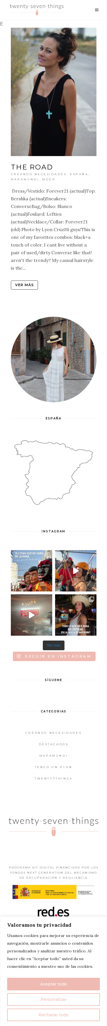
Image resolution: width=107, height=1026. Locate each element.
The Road (32, 167)
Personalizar (53, 999)
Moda (48, 179)
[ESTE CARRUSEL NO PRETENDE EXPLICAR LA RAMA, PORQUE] (31, 570)
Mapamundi (25, 179)
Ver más (24, 285)
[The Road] (53, 92)
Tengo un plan (53, 767)
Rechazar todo (53, 1014)
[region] (53, 971)
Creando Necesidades (39, 174)
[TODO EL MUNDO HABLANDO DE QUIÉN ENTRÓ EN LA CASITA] (75, 615)
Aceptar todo (53, 984)
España (79, 174)
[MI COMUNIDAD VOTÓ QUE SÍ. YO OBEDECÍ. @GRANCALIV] (75, 570)
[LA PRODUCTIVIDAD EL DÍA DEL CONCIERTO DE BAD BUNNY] (31, 615)
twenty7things (53, 778)
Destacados (53, 744)
